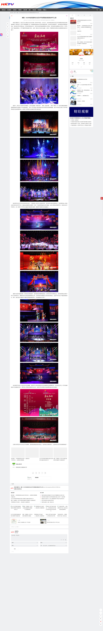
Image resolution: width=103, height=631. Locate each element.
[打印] (41, 20)
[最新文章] (72, 15)
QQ (41, 545)
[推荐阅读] (90, 15)
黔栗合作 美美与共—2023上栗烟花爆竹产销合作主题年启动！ (53, 498)
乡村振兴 (15, 9)
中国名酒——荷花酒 (81, 101)
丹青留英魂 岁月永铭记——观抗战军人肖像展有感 (20, 502)
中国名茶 (34, 9)
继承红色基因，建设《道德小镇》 (48, 502)
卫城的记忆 (27, 458)
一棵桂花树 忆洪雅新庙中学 (20, 467)
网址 (13, 545)
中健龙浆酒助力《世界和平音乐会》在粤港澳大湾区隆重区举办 (82, 125)
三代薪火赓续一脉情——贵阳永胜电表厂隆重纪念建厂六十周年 (62, 516)
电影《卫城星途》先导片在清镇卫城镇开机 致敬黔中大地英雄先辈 (23, 500)
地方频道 (9, 9)
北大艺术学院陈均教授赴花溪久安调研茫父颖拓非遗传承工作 (22, 498)
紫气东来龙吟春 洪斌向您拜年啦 (48, 500)
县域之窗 (25, 9)
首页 (12, 12)
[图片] (65, 540)
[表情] (63, 540)
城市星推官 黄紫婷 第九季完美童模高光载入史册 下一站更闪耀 (53, 496)
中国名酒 (39, 9)
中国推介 (20, 9)
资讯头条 (3, 9)
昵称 (13, 542)
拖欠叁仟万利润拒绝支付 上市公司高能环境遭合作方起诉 (82, 118)
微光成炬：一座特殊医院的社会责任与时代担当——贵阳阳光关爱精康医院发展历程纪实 (18, 460)
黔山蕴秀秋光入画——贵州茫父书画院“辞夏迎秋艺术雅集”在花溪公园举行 (51, 516)
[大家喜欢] (78, 15)
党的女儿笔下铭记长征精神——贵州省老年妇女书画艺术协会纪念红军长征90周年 (27, 516)
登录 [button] (100, 9)
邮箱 (41, 542)
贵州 (15, 12)
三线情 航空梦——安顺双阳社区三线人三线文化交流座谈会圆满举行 (39, 516)
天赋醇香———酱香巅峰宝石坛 (83, 95)
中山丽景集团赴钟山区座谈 (82, 79)
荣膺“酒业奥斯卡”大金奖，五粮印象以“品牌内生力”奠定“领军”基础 (83, 123)
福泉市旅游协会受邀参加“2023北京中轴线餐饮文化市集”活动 (53, 495)
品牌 (29, 9)
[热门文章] (84, 15)
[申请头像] (66, 532)
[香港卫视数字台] (7, 5)
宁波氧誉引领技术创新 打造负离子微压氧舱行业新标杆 (81, 121)
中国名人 (44, 9)
